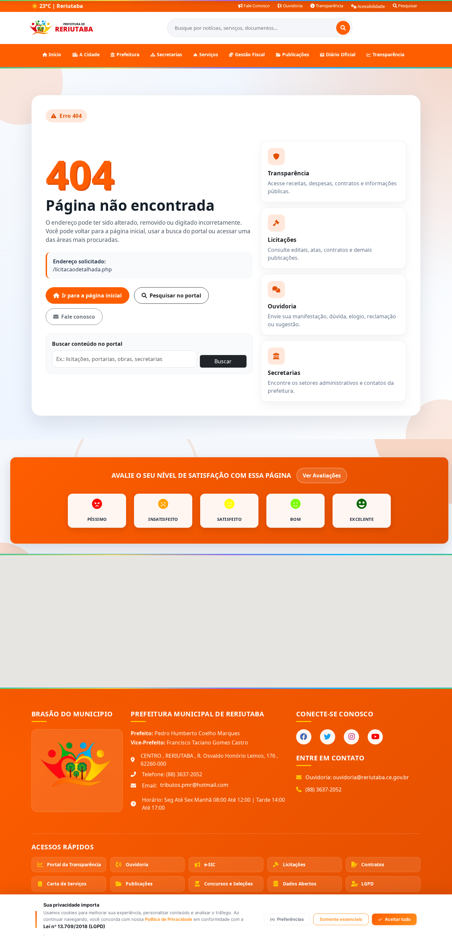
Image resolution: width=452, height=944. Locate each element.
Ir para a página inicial (92, 295)
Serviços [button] (208, 54)
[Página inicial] (61, 28)
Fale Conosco (256, 6)
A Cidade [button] (89, 54)
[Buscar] (343, 28)
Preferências (290, 919)
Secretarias (169, 54)
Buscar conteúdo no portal (87, 343)
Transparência (329, 6)
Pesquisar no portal (175, 295)
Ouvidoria (292, 6)
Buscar (223, 361)
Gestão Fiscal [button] (250, 54)
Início (55, 54)
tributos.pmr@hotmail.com (194, 784)
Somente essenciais (341, 919)
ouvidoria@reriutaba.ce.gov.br (371, 777)
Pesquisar (407, 6)
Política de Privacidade (168, 919)
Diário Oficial (340, 54)
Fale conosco (78, 316)
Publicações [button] (295, 54)
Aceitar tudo (398, 919)
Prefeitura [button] (127, 54)
